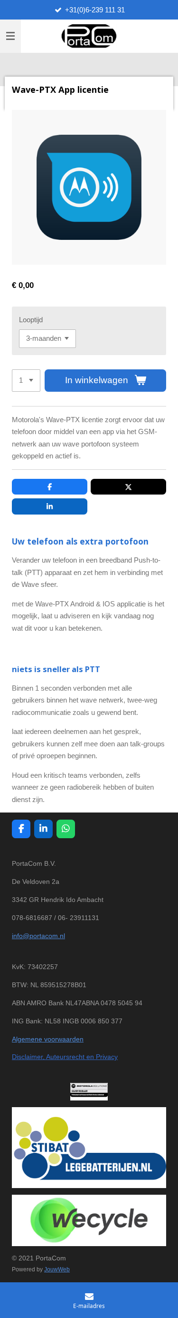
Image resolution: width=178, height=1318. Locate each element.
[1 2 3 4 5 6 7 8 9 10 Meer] (26, 380)
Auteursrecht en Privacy (81, 1056)
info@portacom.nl (38, 936)
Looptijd (31, 320)
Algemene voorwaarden (48, 1039)
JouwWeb (57, 1269)
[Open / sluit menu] (10, 36)
